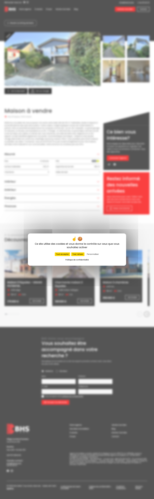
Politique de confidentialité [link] (77, 259)
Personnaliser (93, 254)
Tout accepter (62, 254)
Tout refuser (77, 254)
